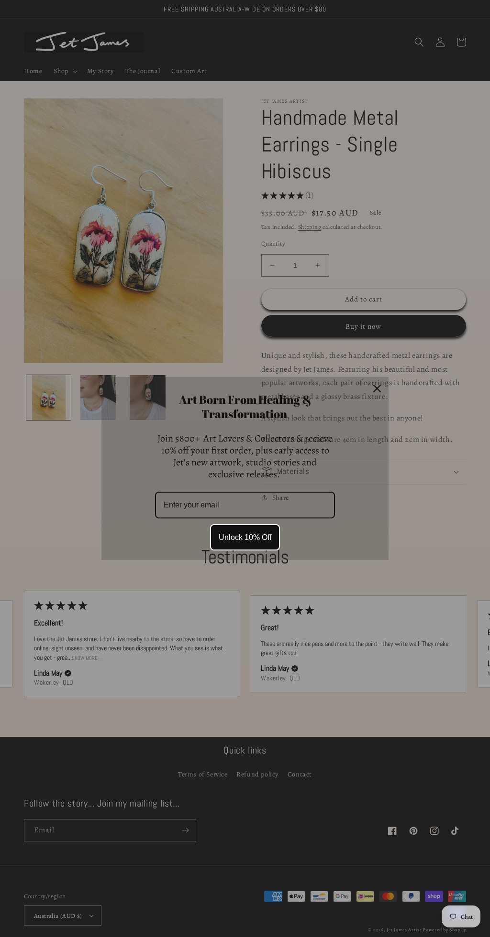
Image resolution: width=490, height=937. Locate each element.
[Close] (377, 388)
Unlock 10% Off (245, 537)
